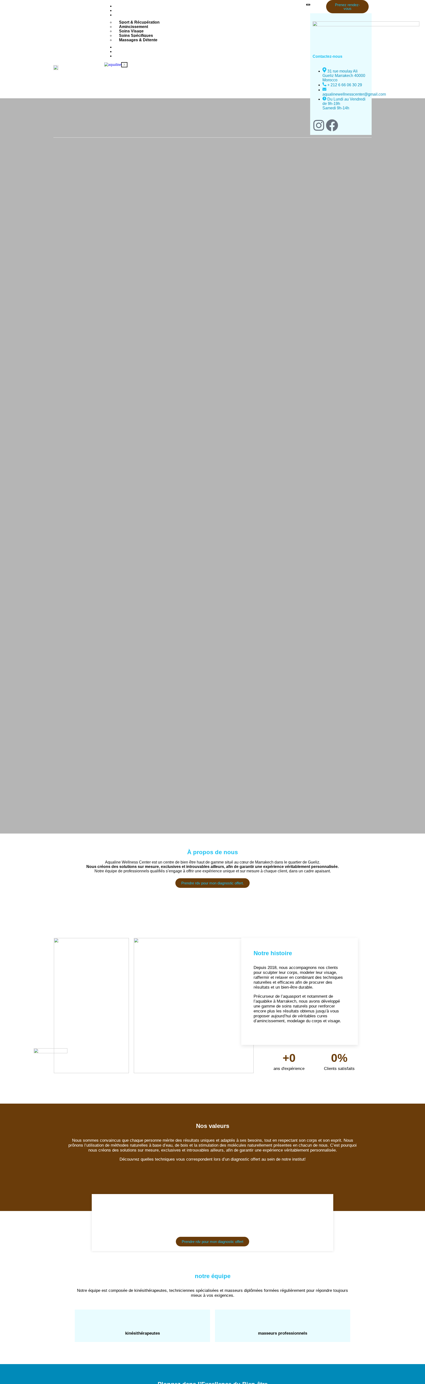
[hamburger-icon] (308, 4)
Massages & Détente (138, 40)
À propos (124, 10)
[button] (312, 16)
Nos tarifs (125, 47)
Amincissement (133, 27)
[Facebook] (332, 125)
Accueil (123, 6)
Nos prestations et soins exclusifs (147, 15)
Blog (120, 51)
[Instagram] (319, 125)
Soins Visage (131, 31)
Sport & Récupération (139, 22)
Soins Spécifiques (136, 35)
